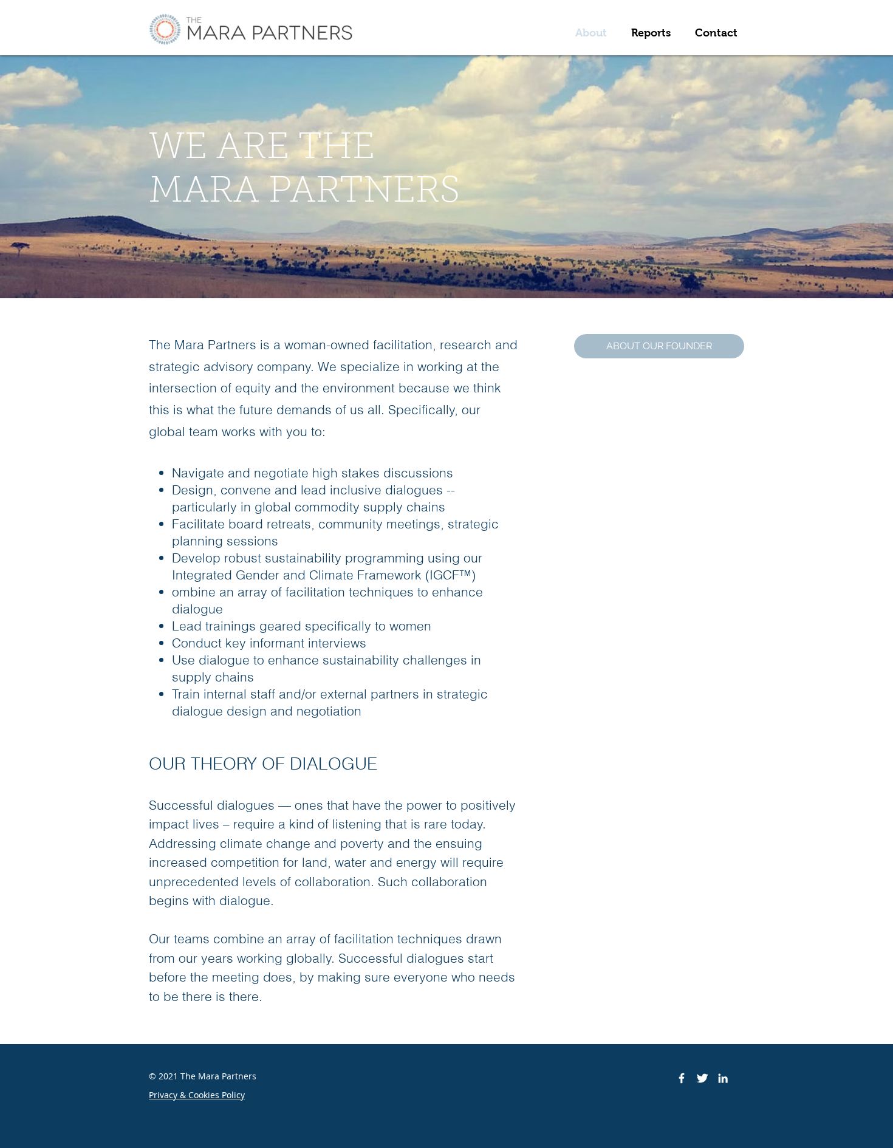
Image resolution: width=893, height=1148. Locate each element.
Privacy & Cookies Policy (197, 1095)
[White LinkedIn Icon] (723, 1078)
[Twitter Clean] (702, 1078)
